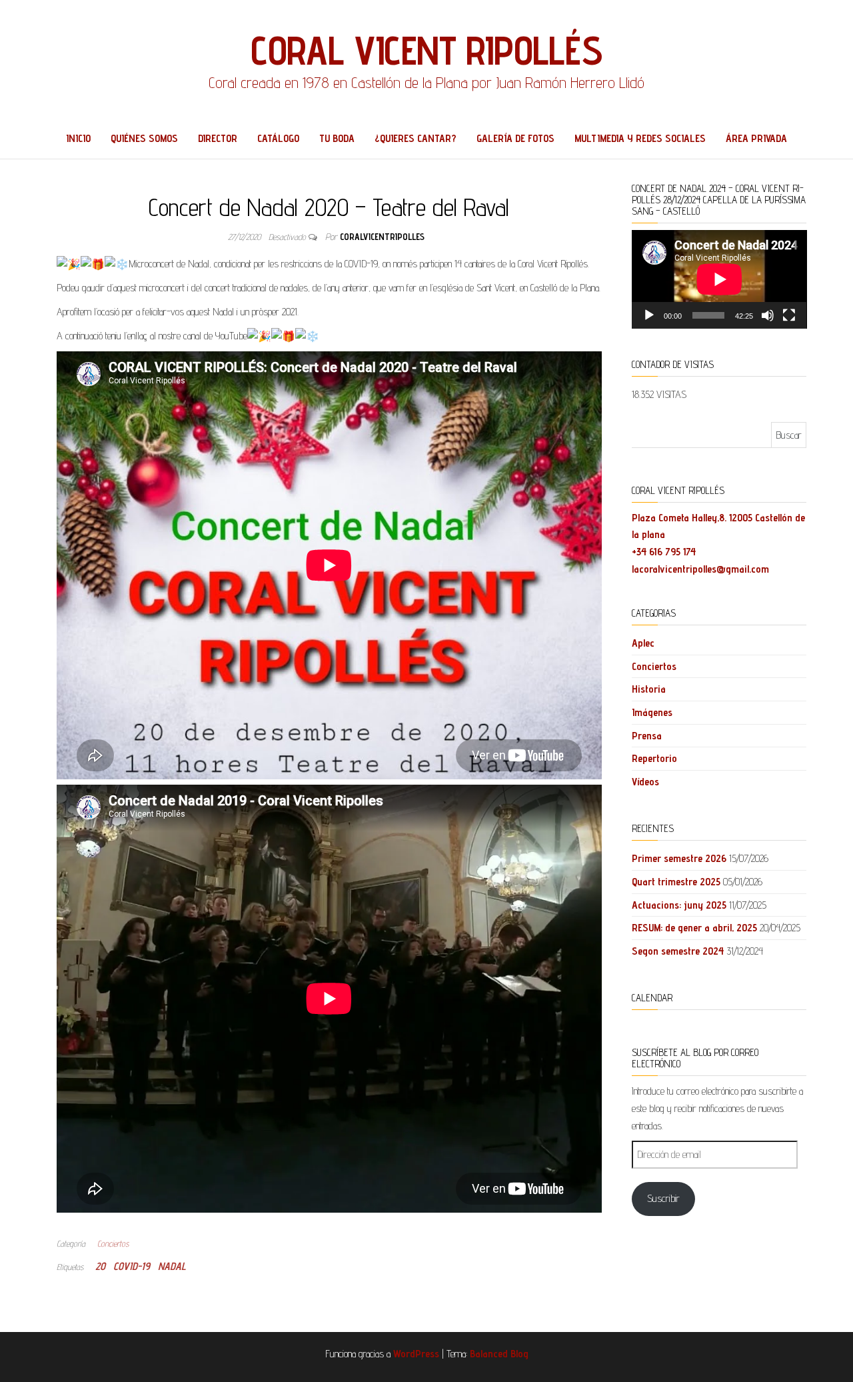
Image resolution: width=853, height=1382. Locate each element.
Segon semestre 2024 (678, 951)
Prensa (647, 735)
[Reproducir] (649, 315)
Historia (649, 689)
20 (100, 1266)
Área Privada (756, 138)
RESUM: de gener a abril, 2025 (694, 927)
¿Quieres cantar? (415, 138)
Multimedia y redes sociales (640, 138)
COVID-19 (131, 1266)
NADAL (172, 1266)
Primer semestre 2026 (679, 858)
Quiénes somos (144, 138)
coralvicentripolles (382, 236)
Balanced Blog (499, 1353)
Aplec (643, 643)
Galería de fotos (515, 138)
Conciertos (113, 1243)
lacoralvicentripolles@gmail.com (700, 569)
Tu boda (337, 138)
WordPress (416, 1353)
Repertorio (654, 758)
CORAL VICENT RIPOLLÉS (426, 50)
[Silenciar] (767, 315)
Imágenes (652, 712)
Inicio (78, 138)
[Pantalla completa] (789, 315)
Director (217, 138)
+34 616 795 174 (664, 551)
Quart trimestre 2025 (676, 881)
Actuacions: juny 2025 (679, 905)
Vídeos (645, 781)
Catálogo (278, 138)
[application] (719, 279)
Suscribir (663, 1198)
